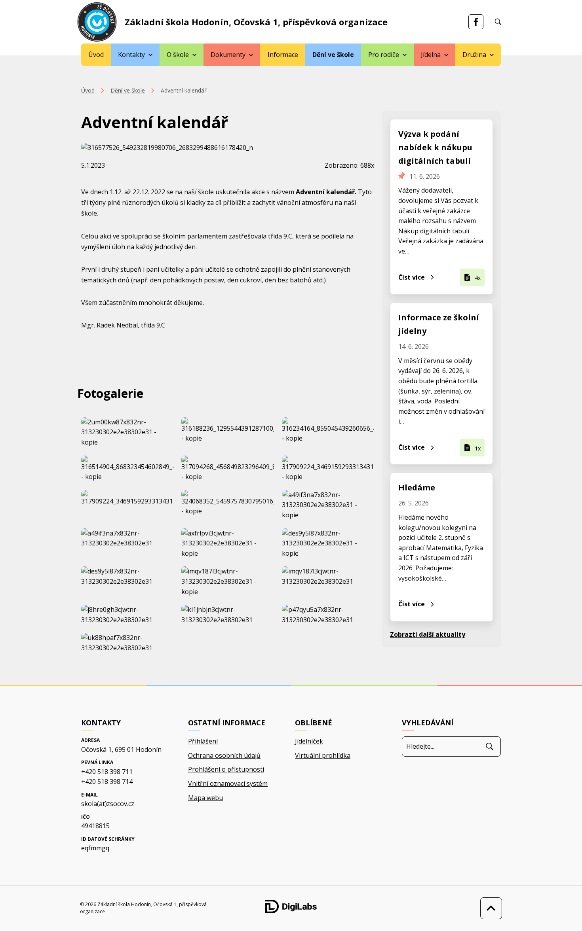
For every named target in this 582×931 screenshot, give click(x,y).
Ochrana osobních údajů (224, 755)
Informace (283, 54)
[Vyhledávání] (498, 21)
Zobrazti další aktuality (427, 634)
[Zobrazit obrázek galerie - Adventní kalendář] (127, 432)
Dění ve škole (333, 54)
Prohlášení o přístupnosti (226, 769)
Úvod (96, 54)
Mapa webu (205, 797)
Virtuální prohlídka (322, 755)
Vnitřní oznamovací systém (228, 783)
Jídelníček (309, 741)
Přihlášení (203, 741)
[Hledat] (489, 746)
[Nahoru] (489, 908)
